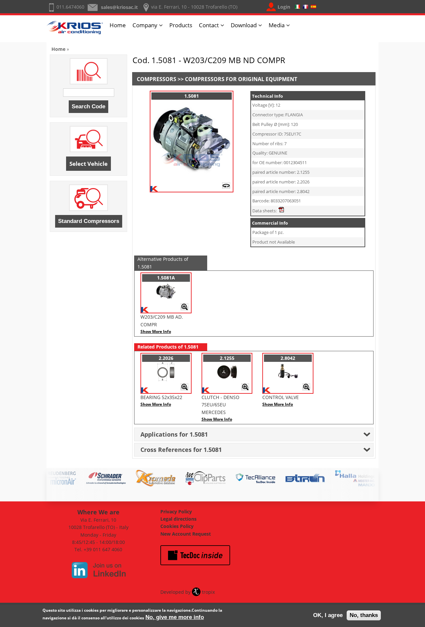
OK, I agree (328, 615)
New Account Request (185, 534)
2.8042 (288, 358)
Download (244, 25)
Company (144, 25)
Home (118, 25)
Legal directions (178, 519)
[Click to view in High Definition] (226, 187)
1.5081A (166, 277)
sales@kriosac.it (119, 7)
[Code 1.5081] (191, 176)
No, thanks (364, 615)
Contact (209, 25)
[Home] (74, 30)
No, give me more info (174, 617)
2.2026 (166, 358)
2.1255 (227, 358)
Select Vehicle (88, 163)
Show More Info (155, 331)
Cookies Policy (177, 526)
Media (277, 25)
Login (284, 7)
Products (180, 25)
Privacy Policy (176, 511)
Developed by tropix (187, 592)
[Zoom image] (184, 308)
